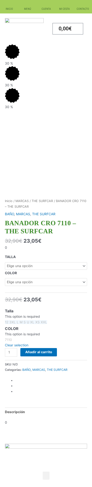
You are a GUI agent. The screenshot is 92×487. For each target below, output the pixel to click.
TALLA (10, 257)
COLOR (11, 273)
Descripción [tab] (15, 412)
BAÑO (9, 214)
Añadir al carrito (38, 352)
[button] (46, 476)
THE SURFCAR (42, 201)
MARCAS (22, 201)
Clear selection (16, 345)
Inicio (9, 201)
